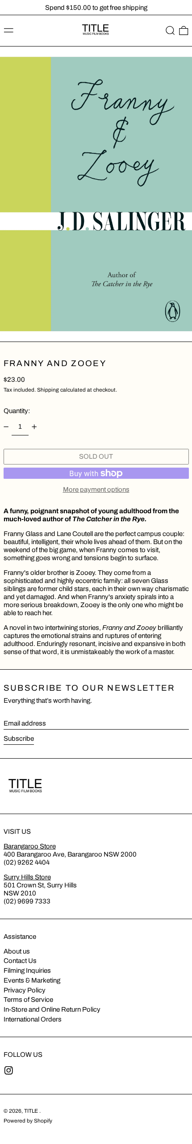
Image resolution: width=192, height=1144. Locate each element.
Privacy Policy (25, 990)
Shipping (48, 390)
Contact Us (20, 960)
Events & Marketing (32, 980)
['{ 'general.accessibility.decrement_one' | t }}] (6, 426)
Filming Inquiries (27, 970)
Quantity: (17, 410)
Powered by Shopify (28, 1121)
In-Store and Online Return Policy (52, 1009)
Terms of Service (28, 999)
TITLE (31, 1111)
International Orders (33, 1019)
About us (17, 951)
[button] (170, 30)
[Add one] (34, 426)
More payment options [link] (96, 489)
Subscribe (19, 738)
